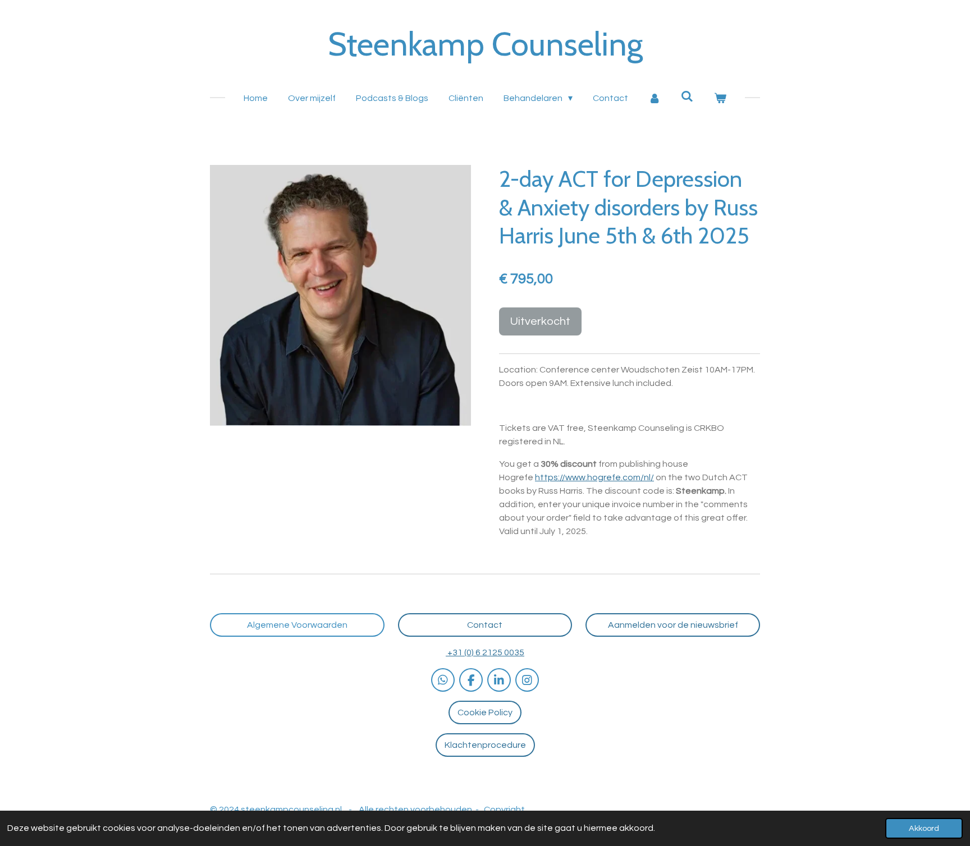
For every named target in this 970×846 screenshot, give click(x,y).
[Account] (654, 98)
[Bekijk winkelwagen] (719, 98)
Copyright (504, 809)
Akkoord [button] (924, 828)
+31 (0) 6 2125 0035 (485, 652)
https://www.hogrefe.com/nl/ (594, 477)
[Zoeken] (687, 96)
